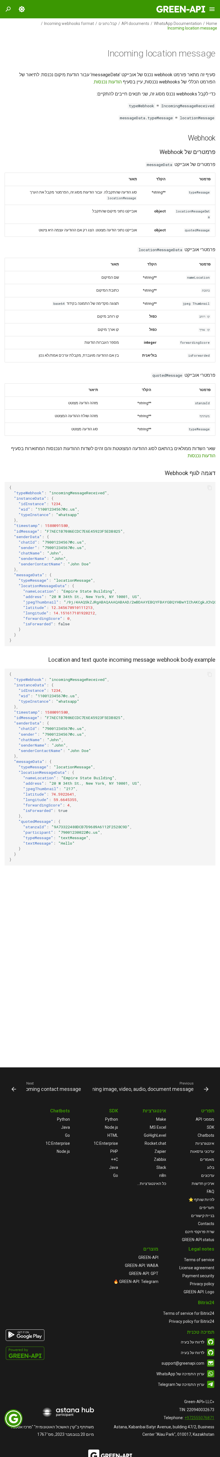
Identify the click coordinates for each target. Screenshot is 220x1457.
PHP (114, 1151)
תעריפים (206, 1207)
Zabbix (160, 1159)
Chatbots (206, 1135)
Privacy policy (202, 1284)
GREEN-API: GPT (143, 1273)
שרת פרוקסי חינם (199, 1231)
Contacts (206, 1223)
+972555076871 (199, 1417)
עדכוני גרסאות (202, 1151)
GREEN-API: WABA (141, 1265)
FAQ (210, 1191)
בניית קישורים (202, 1215)
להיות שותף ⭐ (201, 1199)
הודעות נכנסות (108, 82)
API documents (135, 23)
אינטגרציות (204, 1143)
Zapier (160, 1151)
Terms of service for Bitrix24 (188, 1313)
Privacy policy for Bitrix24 (191, 1321)
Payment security (198, 1276)
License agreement (196, 1267)
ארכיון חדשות (203, 1183)
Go (115, 1175)
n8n (162, 1175)
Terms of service (199, 1259)
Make (161, 1119)
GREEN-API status (198, 1239)
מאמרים (207, 1159)
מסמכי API (205, 1119)
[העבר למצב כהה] (22, 9)
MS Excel (158, 1127)
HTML (112, 1135)
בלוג (210, 1167)
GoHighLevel (155, 1135)
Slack (161, 1167)
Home (211, 23)
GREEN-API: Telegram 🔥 (135, 1281)
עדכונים (207, 1175)
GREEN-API (148, 1257)
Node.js (111, 1127)
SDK (210, 1127)
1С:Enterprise (106, 1143)
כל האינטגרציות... (151, 1183)
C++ (114, 1159)
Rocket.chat (155, 1143)
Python (111, 1119)
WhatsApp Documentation (178, 23)
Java (113, 1167)
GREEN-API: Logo (199, 1292)
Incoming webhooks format (69, 23)
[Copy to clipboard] (209, 487)
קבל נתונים (108, 23)
